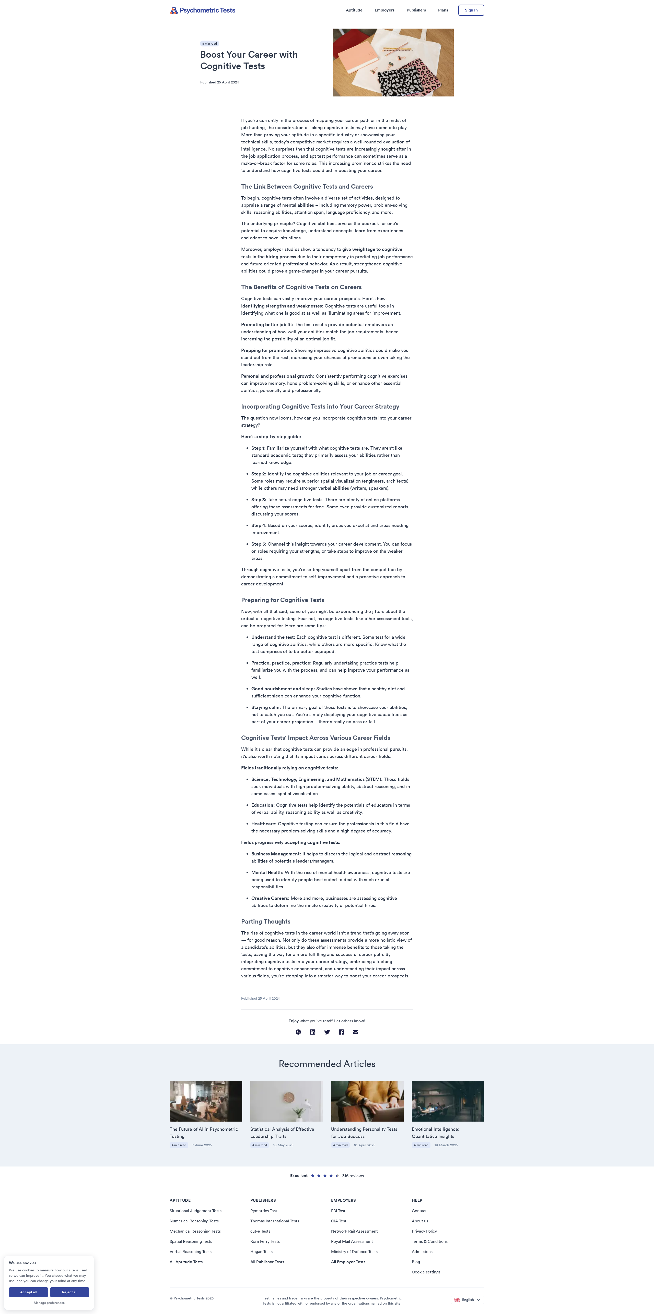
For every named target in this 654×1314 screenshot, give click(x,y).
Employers (384, 10)
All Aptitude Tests (186, 1261)
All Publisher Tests (267, 1261)
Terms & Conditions (430, 1241)
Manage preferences (49, 1302)
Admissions (422, 1251)
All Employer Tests (348, 1261)
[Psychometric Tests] (203, 10)
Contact (419, 1210)
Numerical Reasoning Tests (194, 1220)
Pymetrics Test (263, 1210)
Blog (416, 1261)
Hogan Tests (261, 1251)
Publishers (416, 10)
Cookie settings (426, 1271)
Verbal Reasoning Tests (191, 1251)
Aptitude (354, 10)
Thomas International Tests (274, 1220)
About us (420, 1220)
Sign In (471, 10)
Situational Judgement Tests (195, 1210)
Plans (443, 10)
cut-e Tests (260, 1231)
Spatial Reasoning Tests (191, 1241)
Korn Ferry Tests (265, 1241)
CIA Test (338, 1220)
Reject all (69, 1292)
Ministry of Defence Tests (354, 1251)
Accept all (28, 1292)
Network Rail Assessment (354, 1231)
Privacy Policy (424, 1231)
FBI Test (338, 1210)
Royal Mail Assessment (352, 1241)
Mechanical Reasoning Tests (195, 1231)
